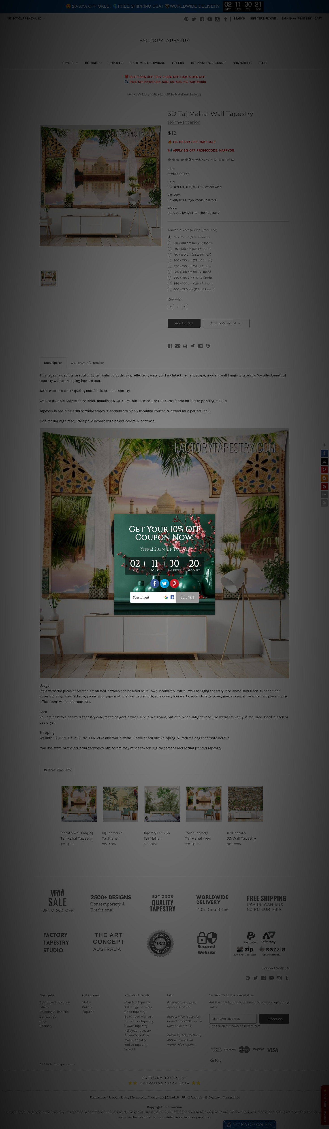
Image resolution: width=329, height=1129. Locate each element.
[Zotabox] (212, 611)
